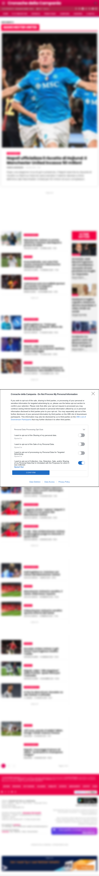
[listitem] (49, 429)
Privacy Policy (64, 482)
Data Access (49, 482)
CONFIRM (31, 473)
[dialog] (49, 438)
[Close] (94, 394)
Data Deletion (34, 482)
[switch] (81, 435)
